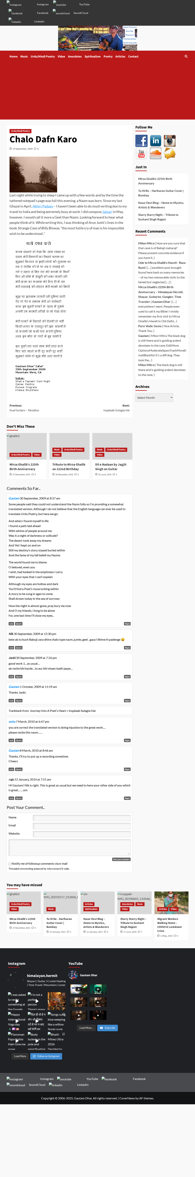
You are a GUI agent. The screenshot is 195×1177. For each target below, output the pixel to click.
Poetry (108, 56)
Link (11, 624)
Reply (127, 624)
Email (12, 825)
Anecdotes (75, 56)
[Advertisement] (98, 91)
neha (12, 721)
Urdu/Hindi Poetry (43, 56)
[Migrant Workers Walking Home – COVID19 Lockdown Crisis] (171, 903)
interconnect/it (55, 868)
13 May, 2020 (166, 936)
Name (12, 817)
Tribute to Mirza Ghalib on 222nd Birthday (68, 466)
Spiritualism (93, 56)
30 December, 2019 (64, 474)
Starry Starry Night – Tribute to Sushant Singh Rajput (158, 217)
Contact (133, 56)
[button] (186, 56)
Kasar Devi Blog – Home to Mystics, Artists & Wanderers (161, 205)
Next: (116, 408)
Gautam (14, 498)
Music (24, 56)
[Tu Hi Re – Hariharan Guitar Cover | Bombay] (61, 903)
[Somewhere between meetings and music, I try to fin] (57, 1001)
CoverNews (127, 1098)
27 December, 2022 (21, 474)
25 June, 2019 (104, 474)
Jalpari (107, 212)
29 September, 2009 (23, 148)
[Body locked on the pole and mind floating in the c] (37, 1041)
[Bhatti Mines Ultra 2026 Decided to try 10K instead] (57, 1041)
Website (14, 833)
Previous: (24, 408)
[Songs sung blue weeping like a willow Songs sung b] (57, 1021)
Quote (19, 624)
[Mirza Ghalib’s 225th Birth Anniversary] (27, 446)
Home (14, 56)
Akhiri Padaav (43, 206)
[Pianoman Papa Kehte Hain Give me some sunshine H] (17, 1041)
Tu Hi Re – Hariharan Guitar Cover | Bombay (161, 193)
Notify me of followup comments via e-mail (39, 863)
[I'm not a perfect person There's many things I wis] (37, 1001)
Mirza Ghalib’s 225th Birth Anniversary (24, 466)
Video (61, 56)
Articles (120, 56)
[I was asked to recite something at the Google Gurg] (17, 1001)
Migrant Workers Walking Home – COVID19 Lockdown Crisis (169, 925)
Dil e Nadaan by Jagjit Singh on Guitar (110, 466)
